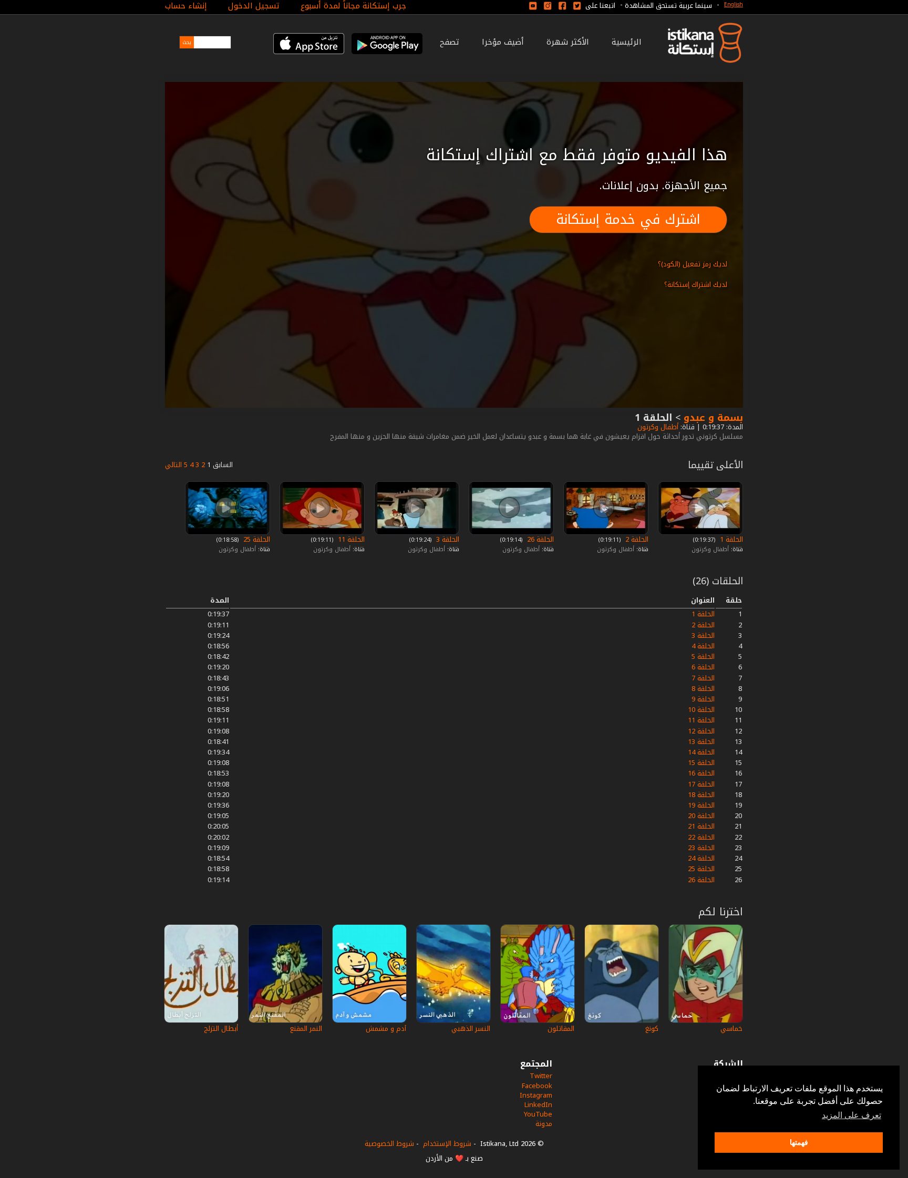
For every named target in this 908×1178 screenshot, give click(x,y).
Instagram (536, 1095)
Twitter (541, 1075)
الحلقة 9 (703, 699)
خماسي (731, 1028)
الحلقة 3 (446, 539)
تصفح (449, 42)
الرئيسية (627, 42)
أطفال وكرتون (656, 426)
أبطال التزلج (221, 1028)
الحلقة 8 (703, 688)
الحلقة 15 (701, 762)
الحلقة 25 (255, 539)
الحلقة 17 (701, 784)
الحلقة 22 (701, 837)
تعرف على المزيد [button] (851, 1115)
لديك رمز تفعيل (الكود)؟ (692, 264)
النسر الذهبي (470, 1028)
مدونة (543, 1123)
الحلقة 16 (701, 773)
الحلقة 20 (701, 815)
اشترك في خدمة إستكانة (628, 219)
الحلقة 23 (701, 847)
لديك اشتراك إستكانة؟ (695, 284)
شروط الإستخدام (447, 1143)
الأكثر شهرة (567, 42)
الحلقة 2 (635, 539)
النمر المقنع (306, 1028)
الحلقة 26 (539, 539)
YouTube (538, 1114)
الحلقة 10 (701, 709)
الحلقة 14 (701, 752)
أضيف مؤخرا (503, 42)
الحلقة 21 (701, 826)
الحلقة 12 (701, 731)
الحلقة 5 (703, 656)
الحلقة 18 (701, 794)
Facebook (537, 1085)
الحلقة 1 (730, 539)
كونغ (651, 1028)
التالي (173, 464)
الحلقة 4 (703, 646)
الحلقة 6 (703, 667)
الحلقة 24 (701, 858)
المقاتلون (561, 1028)
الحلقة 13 (701, 741)
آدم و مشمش (386, 1028)
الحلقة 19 (701, 805)
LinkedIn (538, 1104)
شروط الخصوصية (389, 1143)
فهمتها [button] (799, 1142)
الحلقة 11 (350, 539)
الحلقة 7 (703, 678)
